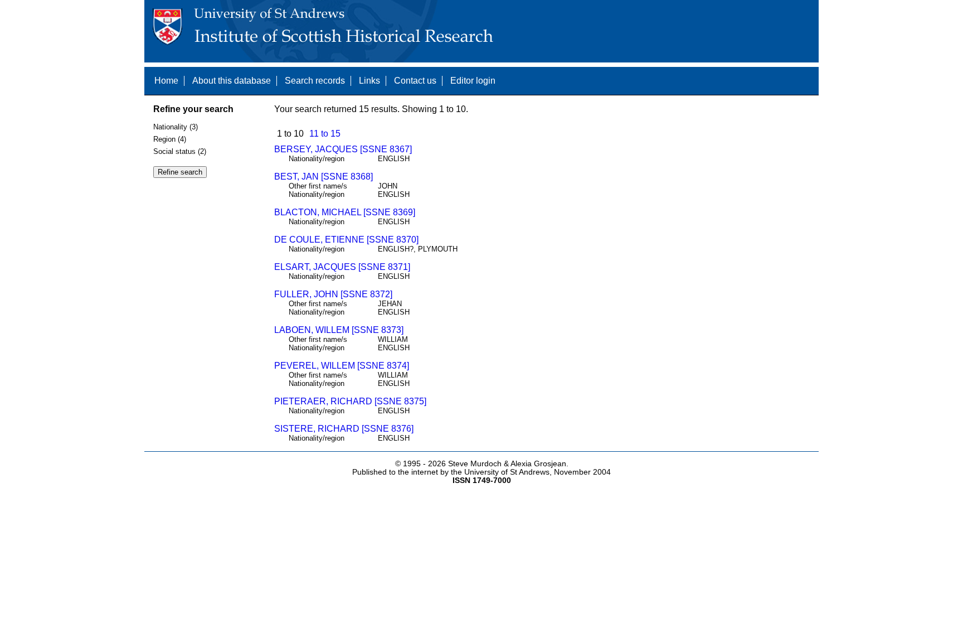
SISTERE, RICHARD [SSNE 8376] (344, 428)
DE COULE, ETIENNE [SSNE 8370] (346, 239)
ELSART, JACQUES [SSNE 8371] (342, 267)
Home (166, 80)
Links (369, 80)
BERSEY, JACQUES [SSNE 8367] (343, 149)
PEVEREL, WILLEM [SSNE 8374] (341, 365)
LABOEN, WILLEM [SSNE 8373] (338, 330)
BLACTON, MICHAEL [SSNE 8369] (344, 212)
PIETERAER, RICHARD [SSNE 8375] (350, 401)
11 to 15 (325, 133)
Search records (315, 80)
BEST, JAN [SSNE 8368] (323, 176)
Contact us (415, 80)
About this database (231, 80)
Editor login (472, 80)
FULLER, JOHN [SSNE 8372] (333, 294)
